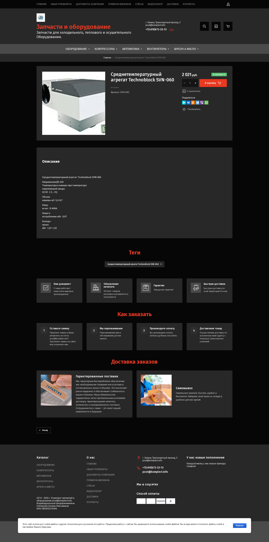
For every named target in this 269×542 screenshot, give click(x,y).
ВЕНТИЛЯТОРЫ (156, 49)
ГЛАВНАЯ (42, 4)
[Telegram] (197, 103)
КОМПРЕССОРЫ (105, 49)
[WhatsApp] (206, 103)
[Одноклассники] (193, 103)
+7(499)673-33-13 (156, 29)
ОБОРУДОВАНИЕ (76, 49)
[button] (228, 4)
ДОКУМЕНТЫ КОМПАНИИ (90, 4)
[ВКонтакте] (188, 103)
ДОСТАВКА (173, 4)
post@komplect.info (155, 471)
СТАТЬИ (139, 4)
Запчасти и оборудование (74, 26)
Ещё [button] (171, 29)
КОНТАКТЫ (189, 4)
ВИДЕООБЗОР (155, 4)
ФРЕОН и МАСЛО (185, 49)
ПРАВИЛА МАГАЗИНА (119, 4)
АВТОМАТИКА (130, 49)
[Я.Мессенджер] (184, 103)
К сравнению (193, 91)
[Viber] (202, 103)
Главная (107, 57)
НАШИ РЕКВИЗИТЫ (61, 4)
